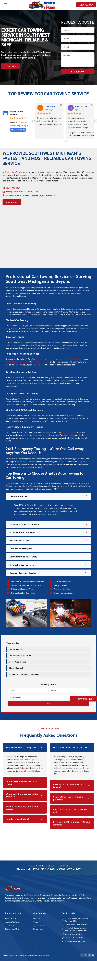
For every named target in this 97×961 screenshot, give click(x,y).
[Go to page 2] (66, 141)
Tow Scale (45, 955)
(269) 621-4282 (70, 869)
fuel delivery (51, 359)
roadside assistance (41, 362)
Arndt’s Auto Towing (13, 172)
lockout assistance (65, 359)
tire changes (79, 359)
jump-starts (40, 359)
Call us (22, 768)
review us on (16, 129)
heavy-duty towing (69, 432)
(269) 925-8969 (44, 869)
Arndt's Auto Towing (16, 113)
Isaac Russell (81, 106)
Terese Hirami (51, 106)
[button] (5, 4)
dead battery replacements (17, 362)
